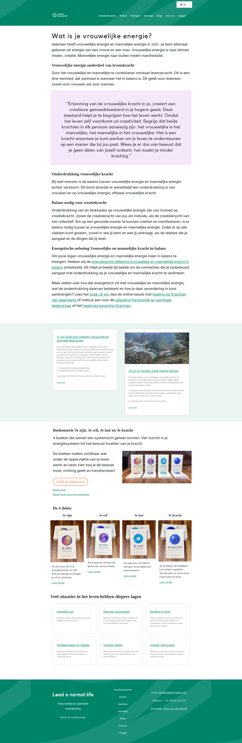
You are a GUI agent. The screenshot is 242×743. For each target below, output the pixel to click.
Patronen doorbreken (116, 611)
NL (184, 4)
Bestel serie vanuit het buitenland (71, 494)
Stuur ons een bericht (175, 708)
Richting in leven (160, 611)
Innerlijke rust (65, 611)
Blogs (159, 15)
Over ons (170, 15)
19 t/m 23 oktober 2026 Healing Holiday (154, 370)
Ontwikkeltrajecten (107, 15)
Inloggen (182, 15)
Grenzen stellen (113, 645)
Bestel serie (59, 490)
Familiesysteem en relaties (73, 645)
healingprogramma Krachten (107, 306)
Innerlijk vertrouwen (162, 645)
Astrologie (148, 15)
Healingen (135, 15)
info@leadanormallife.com (172, 692)
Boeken (123, 15)
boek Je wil (99, 294)
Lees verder (61, 382)
